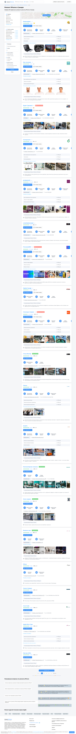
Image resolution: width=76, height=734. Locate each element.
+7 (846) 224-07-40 (28, 503)
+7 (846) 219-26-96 (28, 110)
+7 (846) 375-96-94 (28, 316)
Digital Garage (27, 288)
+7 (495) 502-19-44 (28, 535)
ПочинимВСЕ (27, 247)
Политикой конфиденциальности (38, 731)
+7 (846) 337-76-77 (28, 471)
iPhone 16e (8, 21)
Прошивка (8, 35)
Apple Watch (65, 713)
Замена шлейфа (9, 38)
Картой (8, 60)
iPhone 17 (7, 15)
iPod (52, 713)
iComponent (26, 139)
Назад (38, 673)
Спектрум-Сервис (28, 312)
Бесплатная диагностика (12, 65)
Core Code (26, 606)
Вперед (54, 673)
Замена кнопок (9, 36)
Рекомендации (32, 724)
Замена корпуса (9, 33)
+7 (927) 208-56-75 (28, 610)
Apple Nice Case (28, 624)
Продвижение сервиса (33, 722)
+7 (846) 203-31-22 (28, 251)
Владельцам (31, 720)
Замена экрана (9, 30)
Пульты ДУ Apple (58, 713)
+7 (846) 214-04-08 (28, 292)
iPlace (25, 564)
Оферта (53, 727)
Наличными (9, 59)
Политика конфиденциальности (58, 718)
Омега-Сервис (27, 588)
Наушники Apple (46, 713)
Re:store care (27, 530)
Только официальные (11, 46)
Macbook (23, 713)
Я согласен (72, 732)
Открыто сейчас (10, 55)
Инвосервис (27, 21)
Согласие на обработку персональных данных (59, 721)
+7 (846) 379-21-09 (28, 66)
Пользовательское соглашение (58, 723)
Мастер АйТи (27, 653)
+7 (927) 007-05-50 (28, 568)
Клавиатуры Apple (16, 713)
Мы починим (27, 62)
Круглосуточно (10, 54)
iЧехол (25, 385)
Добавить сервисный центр (58, 1)
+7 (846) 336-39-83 (28, 25)
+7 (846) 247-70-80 (28, 592)
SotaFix (25, 426)
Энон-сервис (27, 499)
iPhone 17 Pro (8, 18)
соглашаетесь (13, 731)
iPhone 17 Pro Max (9, 20)
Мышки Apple (29, 713)
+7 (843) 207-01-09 (28, 430)
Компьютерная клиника (30, 467)
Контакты (53, 729)
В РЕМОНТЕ (26, 180)
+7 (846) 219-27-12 (28, 389)
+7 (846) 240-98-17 (28, 358)
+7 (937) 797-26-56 (28, 227)
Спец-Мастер (27, 353)
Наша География (32, 726)
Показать (12, 69)
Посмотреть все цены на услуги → (29, 43)
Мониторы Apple (37, 713)
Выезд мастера (10, 64)
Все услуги (31, 718)
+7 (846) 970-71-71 (28, 628)
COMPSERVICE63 (28, 223)
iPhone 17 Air (8, 17)
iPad (10, 713)
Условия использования (56, 725)
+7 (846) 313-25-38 (28, 657)
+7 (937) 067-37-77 (28, 184)
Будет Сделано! (28, 105)
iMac (6, 713)
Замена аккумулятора (10, 32)
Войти (69, 1)
